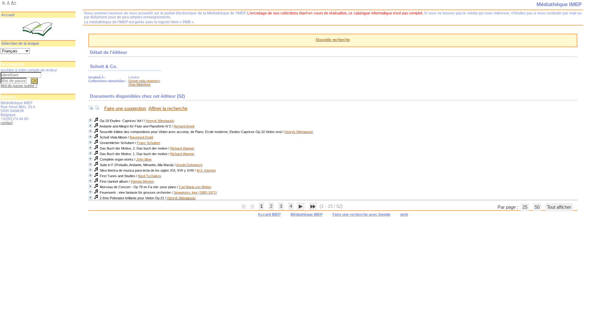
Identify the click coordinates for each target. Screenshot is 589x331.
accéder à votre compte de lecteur (29, 70)
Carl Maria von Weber (195, 187)
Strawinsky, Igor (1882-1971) (195, 192)
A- (4, 2)
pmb (404, 214)
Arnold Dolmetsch (189, 165)
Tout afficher (559, 207)
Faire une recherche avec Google (362, 214)
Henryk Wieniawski (160, 121)
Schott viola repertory (144, 81)
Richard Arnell (184, 126)
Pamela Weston (142, 181)
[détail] (90, 120)
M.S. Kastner (206, 170)
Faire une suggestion (125, 108)
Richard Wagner (182, 148)
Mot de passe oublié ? (19, 86)
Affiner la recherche (167, 108)
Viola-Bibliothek (139, 84)
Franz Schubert (148, 143)
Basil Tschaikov (149, 176)
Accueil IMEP (269, 214)
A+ (13, 2)
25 (524, 207)
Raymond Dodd (141, 137)
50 (537, 207)
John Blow (144, 159)
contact (7, 123)
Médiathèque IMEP (307, 214)
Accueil (7, 15)
